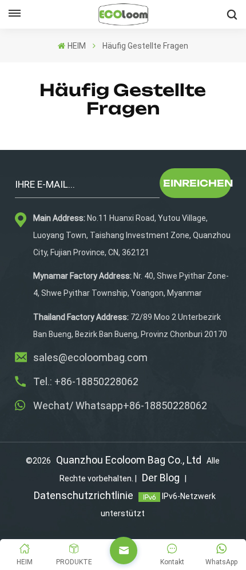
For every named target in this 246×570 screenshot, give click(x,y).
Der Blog (161, 478)
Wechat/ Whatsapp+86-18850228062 (120, 405)
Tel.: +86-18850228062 (85, 381)
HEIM (76, 45)
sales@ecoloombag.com (90, 357)
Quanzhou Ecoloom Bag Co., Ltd (128, 460)
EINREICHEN (197, 183)
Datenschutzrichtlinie (83, 495)
